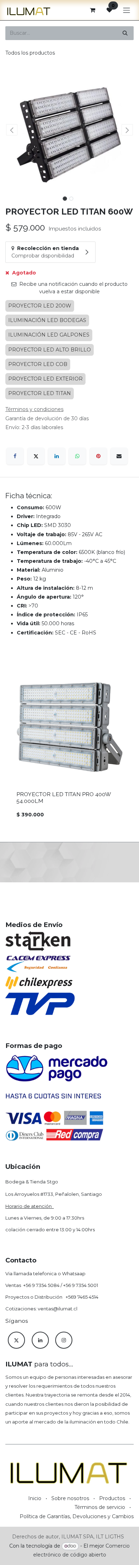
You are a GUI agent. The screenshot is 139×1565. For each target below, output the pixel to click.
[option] (69, 746)
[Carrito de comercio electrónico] (92, 10)
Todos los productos (30, 53)
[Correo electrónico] (119, 456)
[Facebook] (15, 456)
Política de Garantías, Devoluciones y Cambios (77, 1516)
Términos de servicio (99, 1507)
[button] (11, 129)
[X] (36, 456)
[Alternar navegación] (126, 10)
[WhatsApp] (77, 456)
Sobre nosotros (70, 1498)
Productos (112, 1498)
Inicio (34, 1498)
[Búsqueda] (125, 33)
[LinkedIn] (56, 456)
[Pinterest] (98, 456)
